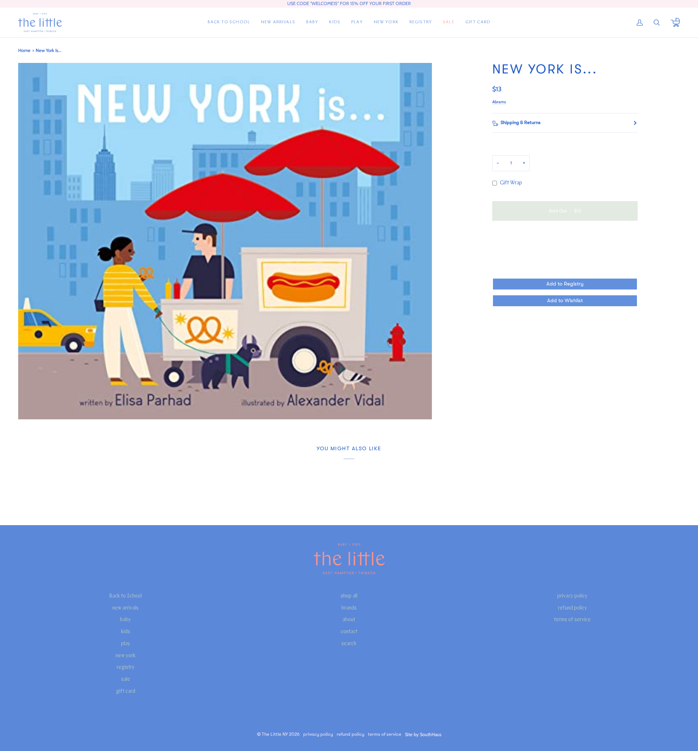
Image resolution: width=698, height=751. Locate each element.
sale (125, 679)
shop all (349, 596)
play (125, 644)
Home (24, 50)
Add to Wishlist (565, 300)
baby (125, 620)
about (348, 620)
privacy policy (572, 596)
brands (349, 608)
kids (125, 632)
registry (126, 667)
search (348, 644)
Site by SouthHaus (423, 734)
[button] (312, 22)
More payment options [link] (517, 254)
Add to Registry (564, 284)
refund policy (572, 608)
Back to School (125, 596)
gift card (125, 691)
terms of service (572, 620)
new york (126, 656)
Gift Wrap (511, 183)
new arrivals (125, 608)
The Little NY (275, 734)
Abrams (499, 101)
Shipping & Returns (521, 122)
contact (349, 632)
